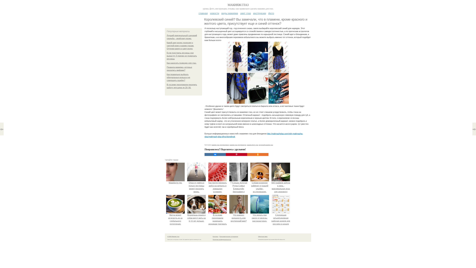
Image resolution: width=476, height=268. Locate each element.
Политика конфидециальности (222, 239)
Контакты (215, 236)
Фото (271, 13)
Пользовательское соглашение (228, 236)
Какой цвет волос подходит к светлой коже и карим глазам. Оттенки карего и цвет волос (180, 46)
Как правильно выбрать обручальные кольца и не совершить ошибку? (178, 77)
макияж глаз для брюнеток (238, 145)
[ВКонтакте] (215, 154)
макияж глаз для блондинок (220, 145)
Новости (214, 13)
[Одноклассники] (257, 154)
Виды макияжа (229, 13)
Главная (203, 13)
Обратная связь (263, 236)
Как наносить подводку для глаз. (181, 63)
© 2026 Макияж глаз (173, 236)
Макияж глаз (238, 5)
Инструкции (259, 13)
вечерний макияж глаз (266, 145)
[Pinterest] (236, 154)
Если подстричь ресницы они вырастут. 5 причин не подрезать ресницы (182, 56)
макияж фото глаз (252, 145)
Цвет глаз (245, 13)
